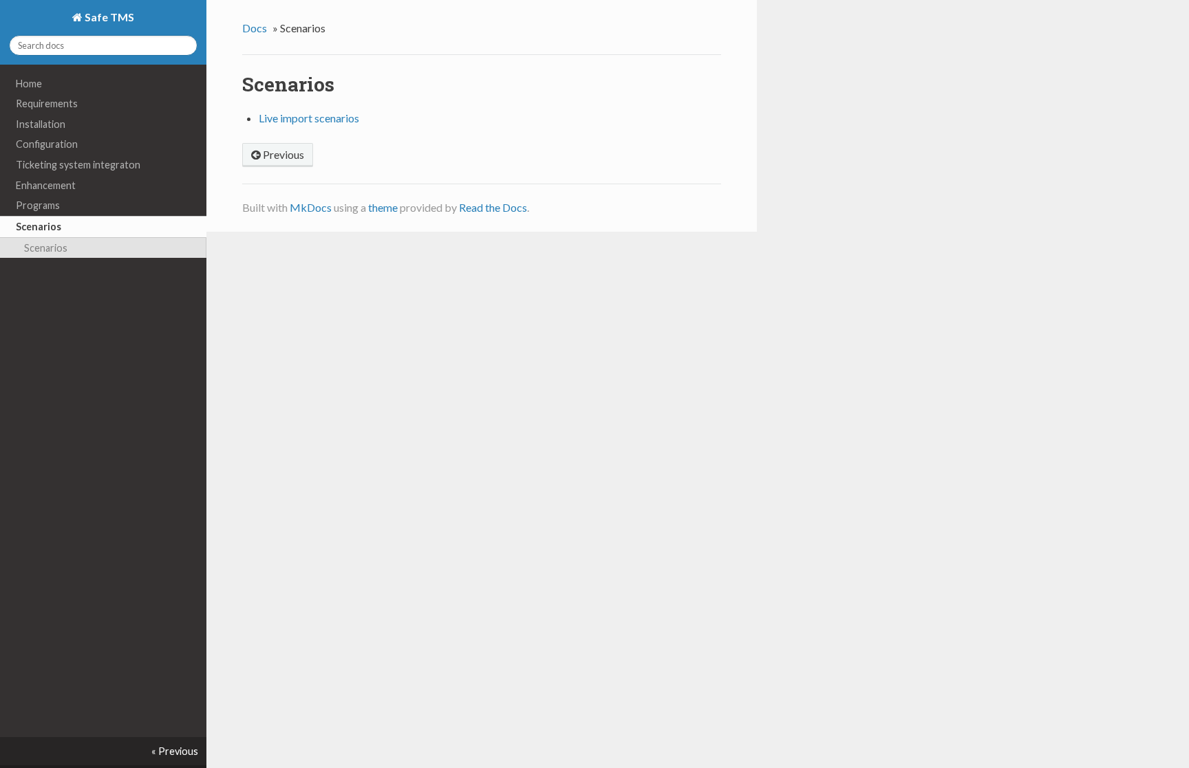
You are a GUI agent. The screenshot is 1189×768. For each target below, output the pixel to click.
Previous (282, 154)
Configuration (47, 144)
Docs (254, 27)
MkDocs (311, 207)
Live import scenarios (309, 117)
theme (383, 207)
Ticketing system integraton (78, 165)
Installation (40, 124)
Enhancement (46, 185)
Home (29, 83)
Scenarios (38, 226)
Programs (38, 205)
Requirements (47, 103)
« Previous (174, 751)
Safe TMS (108, 16)
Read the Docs (493, 207)
